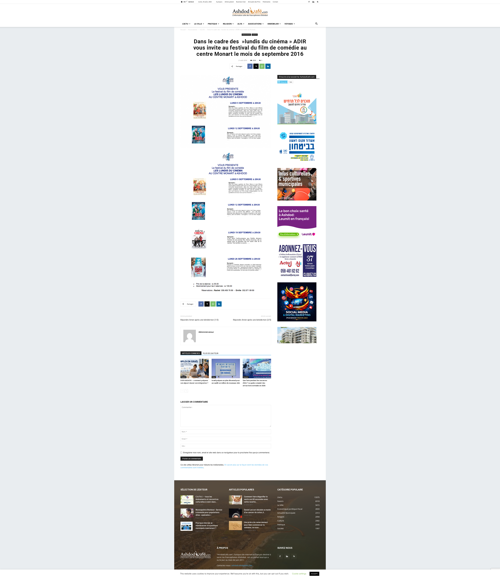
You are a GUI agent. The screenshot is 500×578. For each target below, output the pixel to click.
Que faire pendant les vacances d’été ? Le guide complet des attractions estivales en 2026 (255, 383)
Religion (227, 24)
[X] (256, 66)
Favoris (183, 377)
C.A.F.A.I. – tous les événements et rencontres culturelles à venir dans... (207, 499)
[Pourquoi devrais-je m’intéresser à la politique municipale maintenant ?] (186, 526)
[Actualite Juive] (296, 276)
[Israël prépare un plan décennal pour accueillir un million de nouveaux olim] (226, 368)
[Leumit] (296, 238)
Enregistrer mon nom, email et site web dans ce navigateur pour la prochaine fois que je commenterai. (226, 452)
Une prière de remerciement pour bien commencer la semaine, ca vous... (256, 525)
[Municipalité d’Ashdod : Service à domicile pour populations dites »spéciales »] (186, 513)
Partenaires (266, 2)
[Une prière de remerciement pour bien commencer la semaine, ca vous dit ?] (235, 525)
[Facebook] (309, 2)
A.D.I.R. (202, 29)
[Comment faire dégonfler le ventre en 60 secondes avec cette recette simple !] (235, 499)
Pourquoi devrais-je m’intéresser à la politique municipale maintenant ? (207, 525)
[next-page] (186, 390)
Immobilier (273, 24)
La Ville (198, 24)
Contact (275, 2)
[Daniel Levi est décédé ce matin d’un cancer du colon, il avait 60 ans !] (235, 513)
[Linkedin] (313, 2)
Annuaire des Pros (254, 2)
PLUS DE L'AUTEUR (210, 353)
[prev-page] (182, 390)
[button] (316, 24)
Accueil (183, 29)
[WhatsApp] (262, 66)
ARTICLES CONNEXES (191, 353)
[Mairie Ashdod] (296, 161)
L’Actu (185, 24)
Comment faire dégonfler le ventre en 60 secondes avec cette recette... (256, 499)
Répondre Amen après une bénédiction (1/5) (199, 320)
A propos (219, 2)
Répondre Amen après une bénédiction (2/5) (252, 320)
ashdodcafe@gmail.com (241, 565)
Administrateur (206, 332)
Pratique (212, 24)
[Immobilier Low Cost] (296, 342)
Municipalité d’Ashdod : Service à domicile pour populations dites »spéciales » (209, 512)
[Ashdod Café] (250, 12)
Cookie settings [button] (299, 573)
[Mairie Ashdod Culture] (296, 200)
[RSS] (318, 2)
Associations (255, 24)
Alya (240, 24)
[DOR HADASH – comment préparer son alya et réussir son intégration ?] (194, 368)
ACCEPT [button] (314, 574)
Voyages (289, 24)
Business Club (241, 2)
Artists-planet (229, 2)
